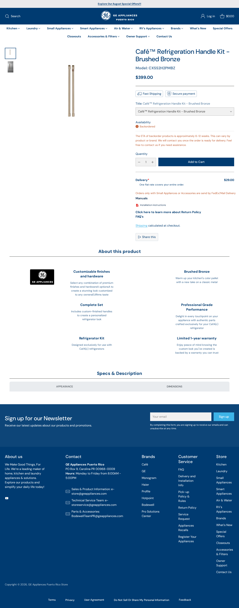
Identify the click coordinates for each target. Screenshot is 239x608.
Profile (146, 491)
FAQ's (140, 217)
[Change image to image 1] (10, 53)
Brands (221, 518)
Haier (145, 485)
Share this (149, 237)
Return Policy (187, 508)
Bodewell (148, 505)
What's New (224, 525)
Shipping (142, 226)
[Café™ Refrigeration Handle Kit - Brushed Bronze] (75, 103)
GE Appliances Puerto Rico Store (48, 584)
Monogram (149, 478)
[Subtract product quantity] (139, 162)
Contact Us (224, 572)
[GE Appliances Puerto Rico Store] (119, 16)
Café (145, 464)
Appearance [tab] (64, 386)
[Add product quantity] (152, 162)
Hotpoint (148, 498)
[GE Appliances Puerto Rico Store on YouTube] (6, 499)
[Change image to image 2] (10, 66)
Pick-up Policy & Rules (184, 496)
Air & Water (224, 500)
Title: (173, 104)
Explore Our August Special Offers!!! (119, 3)
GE (144, 471)
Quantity (142, 154)
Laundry (221, 471)
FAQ (181, 469)
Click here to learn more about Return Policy (168, 212)
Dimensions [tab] (174, 386)
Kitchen (221, 464)
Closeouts (223, 543)
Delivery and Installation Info (186, 480)
